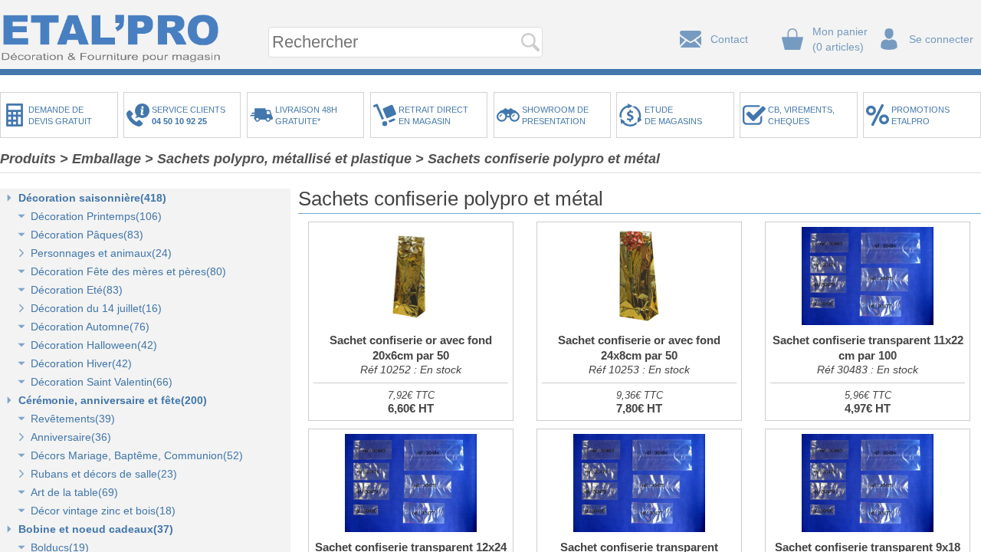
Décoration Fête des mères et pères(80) (128, 271)
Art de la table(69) (74, 492)
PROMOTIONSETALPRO (920, 115)
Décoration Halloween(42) (94, 345)
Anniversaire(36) (71, 437)
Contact (729, 39)
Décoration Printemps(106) (96, 216)
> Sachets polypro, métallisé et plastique (278, 158)
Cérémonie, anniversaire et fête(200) (112, 400)
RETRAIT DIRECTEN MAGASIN (433, 115)
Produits (28, 158)
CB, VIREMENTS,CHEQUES (801, 115)
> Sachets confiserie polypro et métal (537, 158)
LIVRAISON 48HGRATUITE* (306, 115)
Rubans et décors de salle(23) (104, 474)
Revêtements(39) (73, 418)
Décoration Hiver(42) (81, 363)
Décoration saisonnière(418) (92, 198)
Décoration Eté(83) (77, 290)
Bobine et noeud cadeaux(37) (95, 529)
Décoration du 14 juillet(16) (96, 308)
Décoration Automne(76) (90, 326)
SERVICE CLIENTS (191, 115)
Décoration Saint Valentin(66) (101, 382)
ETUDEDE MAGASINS (673, 115)
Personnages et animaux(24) (101, 253)
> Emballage (100, 158)
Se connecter (941, 39)
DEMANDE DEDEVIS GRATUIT (60, 115)
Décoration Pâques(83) (87, 234)
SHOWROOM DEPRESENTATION (555, 115)
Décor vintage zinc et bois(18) (103, 510)
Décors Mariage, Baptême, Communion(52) (137, 455)
